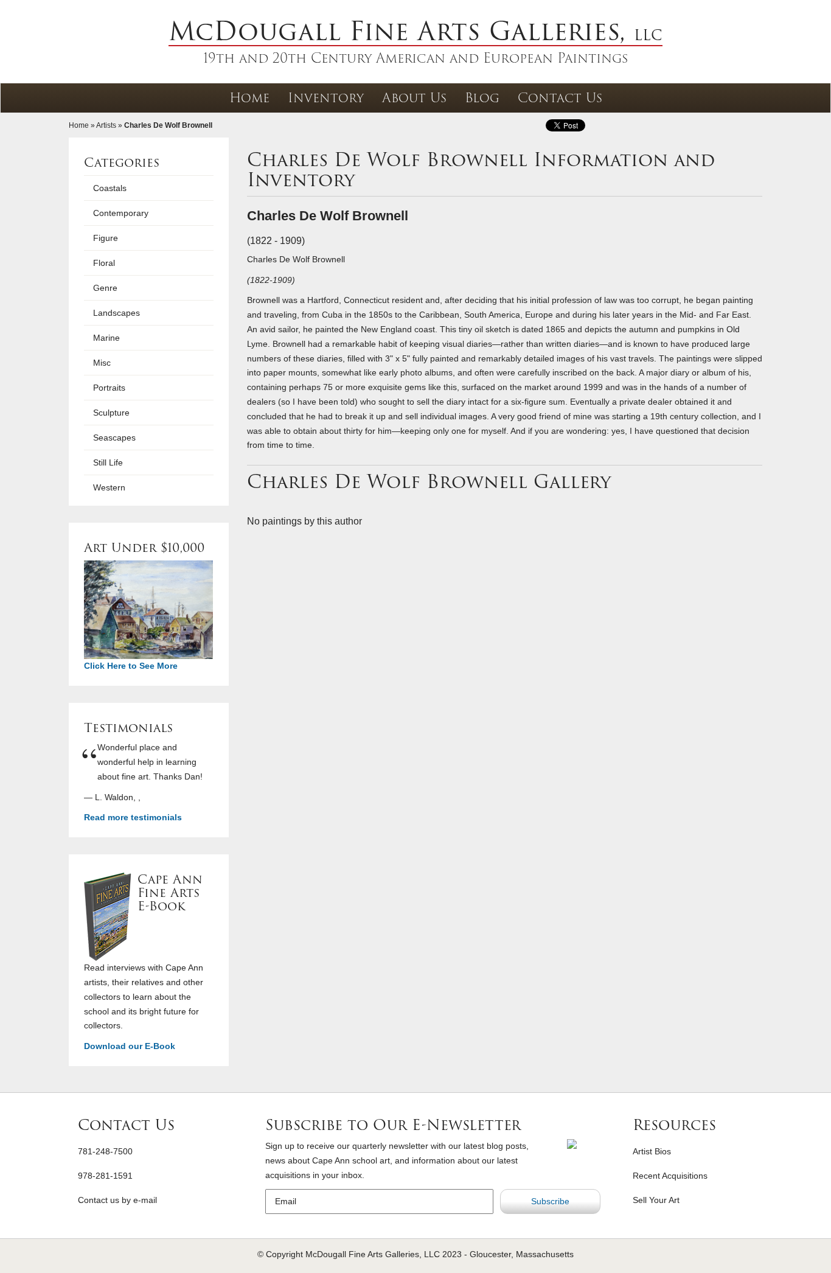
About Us (414, 98)
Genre (105, 288)
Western (109, 487)
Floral (104, 263)
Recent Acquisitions (670, 1176)
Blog (482, 98)
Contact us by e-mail (117, 1200)
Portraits (109, 387)
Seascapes (114, 437)
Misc (102, 363)
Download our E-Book (129, 1046)
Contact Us (560, 98)
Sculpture (111, 412)
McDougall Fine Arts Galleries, (415, 31)
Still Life (108, 462)
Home (249, 98)
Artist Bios (652, 1151)
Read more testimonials (133, 817)
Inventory (326, 98)
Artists (106, 125)
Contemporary (120, 213)
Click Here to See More (131, 666)
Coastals (110, 188)
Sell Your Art (656, 1200)
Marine (106, 338)
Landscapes (116, 313)
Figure (105, 238)
